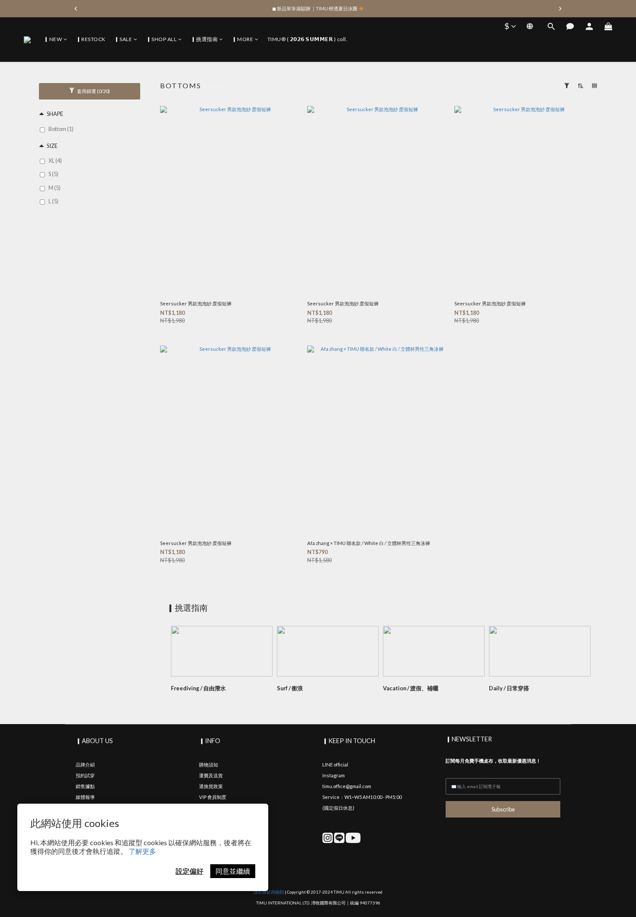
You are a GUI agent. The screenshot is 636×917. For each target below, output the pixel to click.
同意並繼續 (232, 871)
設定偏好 (189, 871)
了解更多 (142, 851)
